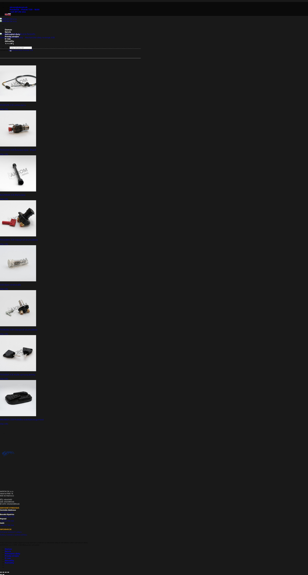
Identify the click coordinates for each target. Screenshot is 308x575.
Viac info (4, 109)
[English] (6, 14)
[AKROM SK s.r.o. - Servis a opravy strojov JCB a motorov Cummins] (8, 20)
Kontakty (9, 563)
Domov (8, 30)
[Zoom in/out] (1, 572)
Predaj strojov (12, 556)
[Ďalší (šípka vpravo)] (3, 574)
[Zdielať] (6, 572)
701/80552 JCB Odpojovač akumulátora (18, 330)
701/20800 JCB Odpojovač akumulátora (19, 240)
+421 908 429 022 (7, 516)
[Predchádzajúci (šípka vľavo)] (1, 574)
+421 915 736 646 (7, 521)
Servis (8, 32)
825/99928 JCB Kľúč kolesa (12, 195)
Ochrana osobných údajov (11, 532)
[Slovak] (9, 14)
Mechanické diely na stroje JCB (40, 37)
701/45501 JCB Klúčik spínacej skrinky (17, 375)
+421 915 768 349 (7, 525)
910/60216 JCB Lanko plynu (13, 105)
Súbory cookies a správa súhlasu (13, 535)
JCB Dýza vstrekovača (10, 285)
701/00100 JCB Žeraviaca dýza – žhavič (18, 150)
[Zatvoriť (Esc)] (8, 572)
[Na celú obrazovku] (3, 572)
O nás (8, 39)
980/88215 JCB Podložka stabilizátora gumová (22, 419)
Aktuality (9, 560)
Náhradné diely (16, 37)
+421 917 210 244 (6, 512)
